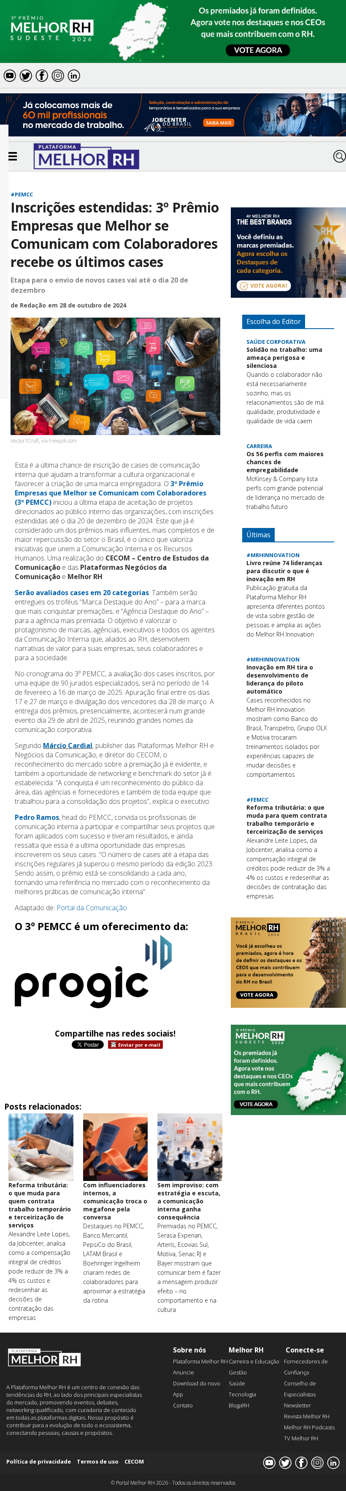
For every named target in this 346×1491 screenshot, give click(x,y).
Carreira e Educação (254, 1361)
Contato (183, 1405)
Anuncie (183, 1372)
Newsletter (297, 1405)
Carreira (259, 446)
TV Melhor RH (301, 1438)
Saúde (237, 1383)
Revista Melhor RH (307, 1416)
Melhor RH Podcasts (309, 1427)
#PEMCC (22, 194)
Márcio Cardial (67, 745)
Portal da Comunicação (92, 907)
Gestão (238, 1372)
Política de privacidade (38, 1461)
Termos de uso (98, 1461)
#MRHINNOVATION (273, 555)
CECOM (134, 1461)
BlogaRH (239, 1405)
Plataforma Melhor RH (200, 1361)
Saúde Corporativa (275, 342)
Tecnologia (242, 1394)
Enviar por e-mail (139, 1045)
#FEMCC (257, 799)
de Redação (28, 305)
